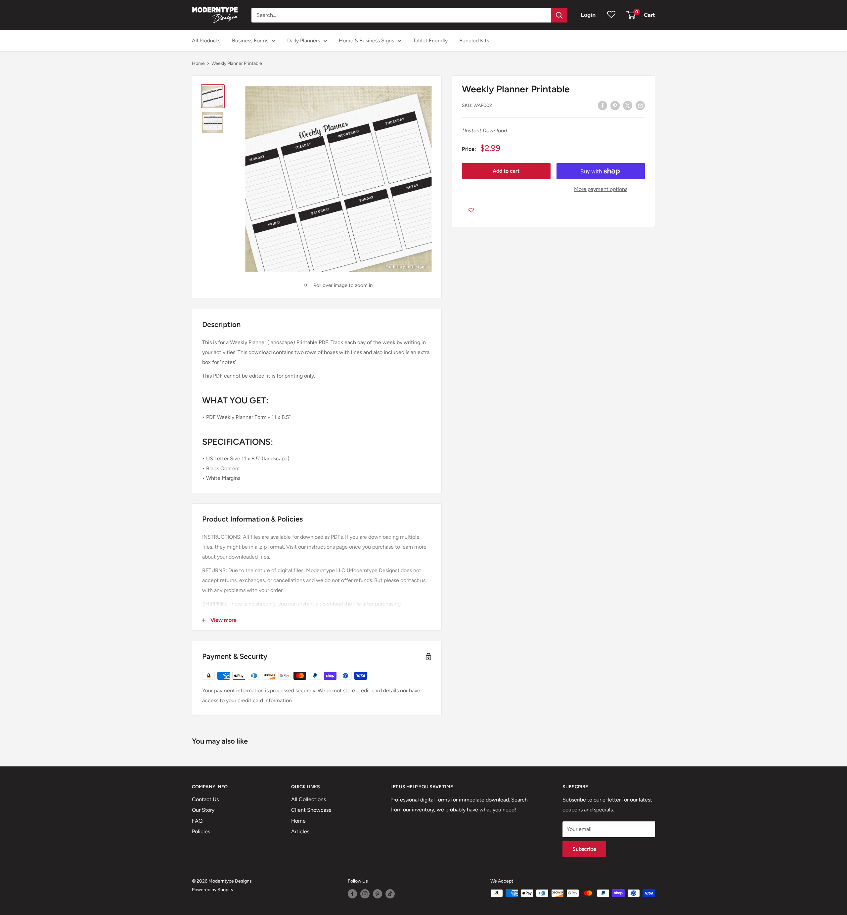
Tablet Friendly (430, 40)
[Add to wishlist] (471, 210)
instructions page (327, 547)
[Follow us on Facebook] (352, 893)
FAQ (197, 821)
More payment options (600, 189)
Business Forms (250, 40)
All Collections (308, 799)
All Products (206, 40)
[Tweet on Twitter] (627, 105)
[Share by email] (640, 105)
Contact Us (205, 799)
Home (198, 63)
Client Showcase (311, 810)
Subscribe (584, 849)
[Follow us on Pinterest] (377, 893)
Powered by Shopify (212, 889)
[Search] (559, 15)
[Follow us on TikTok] (390, 893)
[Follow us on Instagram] (365, 893)
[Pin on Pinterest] (615, 105)
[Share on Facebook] (602, 105)
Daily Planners (303, 40)
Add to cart (506, 171)
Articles (300, 831)
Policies (201, 831)
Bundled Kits (474, 40)
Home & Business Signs (366, 40)
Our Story (203, 810)
